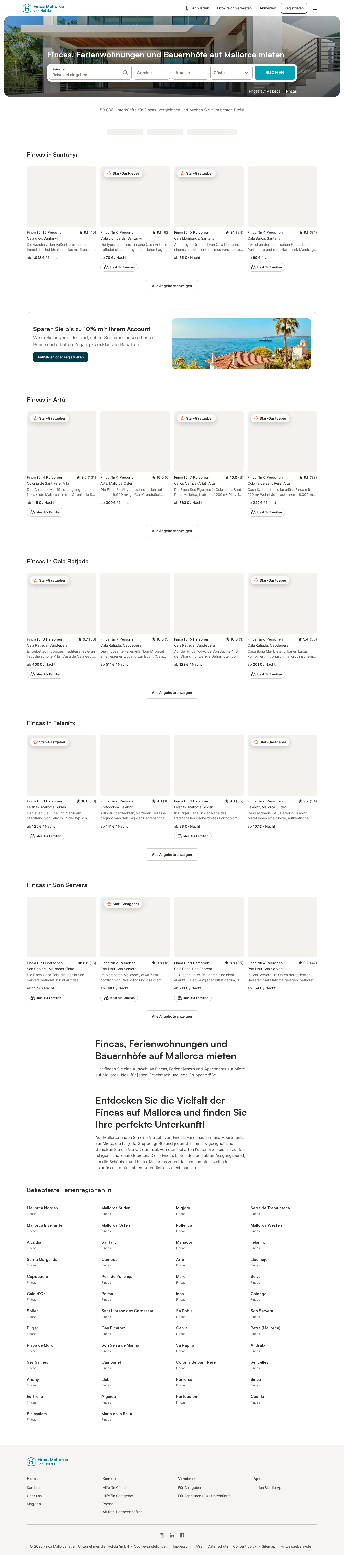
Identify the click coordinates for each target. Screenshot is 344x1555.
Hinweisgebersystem (298, 1546)
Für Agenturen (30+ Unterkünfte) (205, 1495)
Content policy (245, 1546)
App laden (200, 8)
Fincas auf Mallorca (264, 91)
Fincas (291, 91)
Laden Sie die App (269, 1487)
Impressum (182, 1546)
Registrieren (294, 8)
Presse (108, 1504)
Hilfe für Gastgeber (117, 1495)
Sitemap (268, 1546)
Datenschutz (218, 1546)
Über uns (34, 1495)
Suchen (274, 72)
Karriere (33, 1487)
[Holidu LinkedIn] (172, 1535)
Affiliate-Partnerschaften (122, 1512)
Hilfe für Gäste (114, 1487)
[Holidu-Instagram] (161, 1535)
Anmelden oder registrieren (60, 357)
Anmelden (268, 8)
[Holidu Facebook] (182, 1535)
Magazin (34, 1504)
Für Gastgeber (189, 1487)
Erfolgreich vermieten (234, 8)
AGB (199, 1546)
